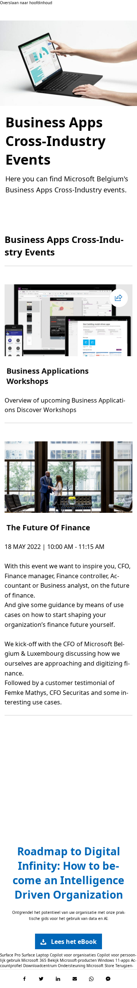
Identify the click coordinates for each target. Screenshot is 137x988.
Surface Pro (10, 955)
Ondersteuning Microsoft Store (86, 965)
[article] (68, 349)
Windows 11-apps (114, 960)
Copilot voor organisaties (73, 955)
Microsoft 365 (33, 960)
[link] (68, 941)
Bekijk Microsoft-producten (72, 960)
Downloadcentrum (40, 965)
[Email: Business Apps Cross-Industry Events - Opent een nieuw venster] (74, 979)
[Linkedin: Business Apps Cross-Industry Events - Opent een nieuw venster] (58, 979)
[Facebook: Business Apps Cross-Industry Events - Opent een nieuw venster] (24, 979)
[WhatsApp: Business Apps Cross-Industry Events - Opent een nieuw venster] (91, 979)
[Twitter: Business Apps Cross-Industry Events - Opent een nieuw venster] (41, 979)
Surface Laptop (35, 955)
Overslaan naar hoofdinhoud (26, 2)
